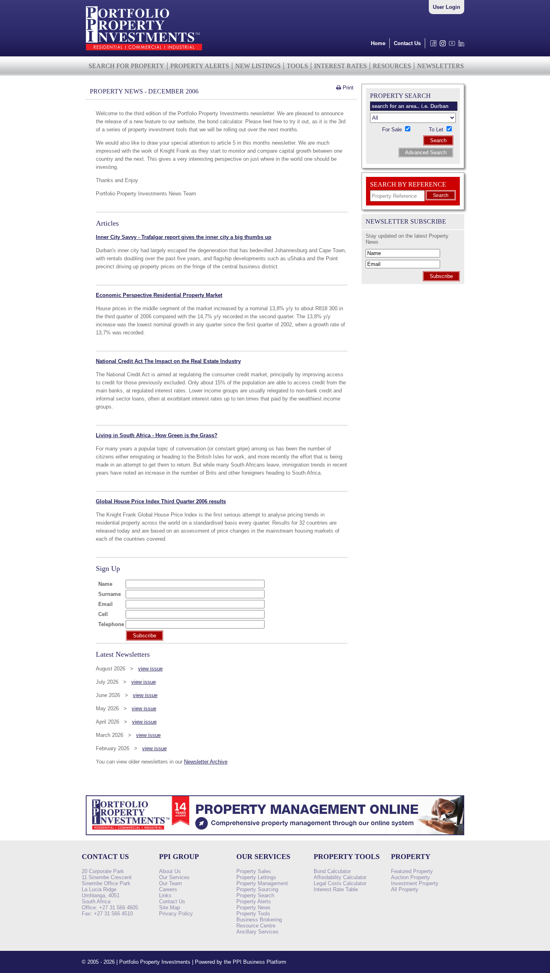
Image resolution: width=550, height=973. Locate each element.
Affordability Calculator (340, 877)
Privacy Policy (176, 914)
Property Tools (253, 914)
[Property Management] (275, 837)
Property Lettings (256, 877)
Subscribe (441, 276)
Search (438, 140)
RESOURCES (392, 65)
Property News (253, 908)
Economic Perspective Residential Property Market (159, 295)
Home (378, 43)
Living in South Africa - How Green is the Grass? (156, 435)
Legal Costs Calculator (340, 883)
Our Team (170, 883)
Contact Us (407, 43)
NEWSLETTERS (440, 65)
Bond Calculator (332, 871)
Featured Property (412, 871)
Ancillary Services (257, 932)
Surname (109, 594)
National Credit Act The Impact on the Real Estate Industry (168, 361)
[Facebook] (431, 45)
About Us (170, 871)
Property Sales (253, 871)
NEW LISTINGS (258, 65)
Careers (168, 889)
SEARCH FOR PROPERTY (126, 65)
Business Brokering (259, 920)
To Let (437, 130)
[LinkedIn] (459, 45)
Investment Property (414, 883)
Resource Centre (255, 926)
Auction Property (410, 877)
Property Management (262, 883)
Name (105, 584)
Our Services (174, 877)
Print (347, 88)
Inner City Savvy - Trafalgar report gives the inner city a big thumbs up (183, 237)
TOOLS (297, 65)
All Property (404, 889)
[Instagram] (441, 45)
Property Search (255, 895)
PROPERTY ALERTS (199, 65)
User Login (446, 7)
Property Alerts (253, 901)
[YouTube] (450, 45)
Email (105, 604)
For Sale (392, 130)
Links (165, 895)
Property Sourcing (257, 889)
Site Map (169, 908)
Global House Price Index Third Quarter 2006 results (161, 501)
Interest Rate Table (336, 889)
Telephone (111, 624)
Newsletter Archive (205, 762)
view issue (150, 669)
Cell (103, 614)
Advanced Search (426, 152)
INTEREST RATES (340, 65)
